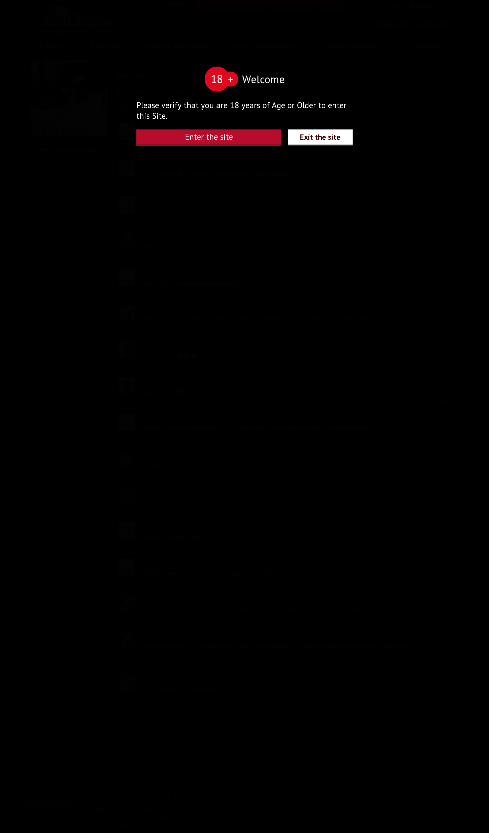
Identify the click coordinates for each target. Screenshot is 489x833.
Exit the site (320, 137)
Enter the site (209, 136)
